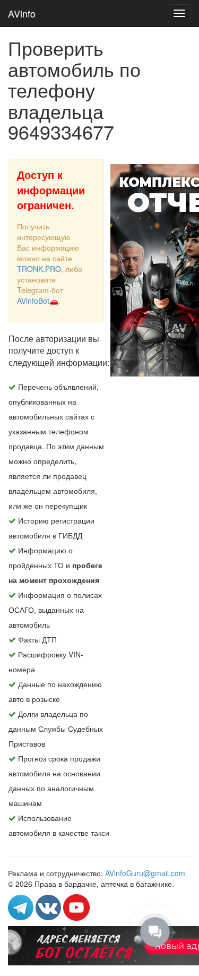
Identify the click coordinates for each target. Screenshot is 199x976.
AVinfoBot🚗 (37, 300)
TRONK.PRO (39, 268)
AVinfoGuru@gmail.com (145, 873)
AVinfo (22, 13)
